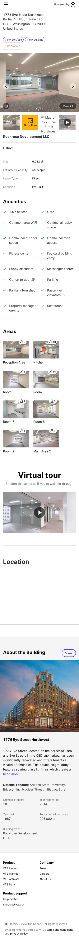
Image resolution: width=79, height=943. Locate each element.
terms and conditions (60, 929)
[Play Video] (39, 512)
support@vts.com (14, 904)
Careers (44, 873)
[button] (39, 83)
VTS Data (9, 884)
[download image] (6, 106)
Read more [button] (11, 774)
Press (43, 868)
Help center (10, 899)
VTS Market (10, 873)
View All (68, 106)
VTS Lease (9, 868)
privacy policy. (19, 933)
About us (45, 879)
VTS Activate (11, 879)
